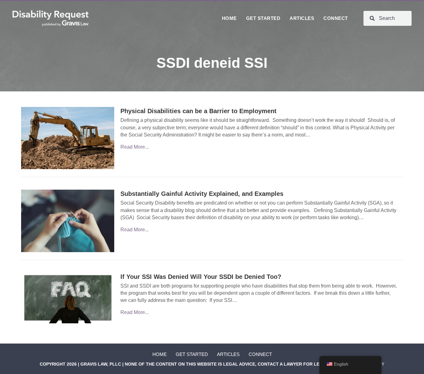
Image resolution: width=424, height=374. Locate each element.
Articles (228, 354)
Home (159, 354)
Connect (260, 354)
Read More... (134, 147)
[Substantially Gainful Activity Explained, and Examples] (67, 220)
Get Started (192, 354)
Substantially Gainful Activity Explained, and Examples (201, 193)
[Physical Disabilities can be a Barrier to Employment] (67, 138)
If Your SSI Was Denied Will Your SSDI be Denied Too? (200, 276)
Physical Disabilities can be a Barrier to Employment (198, 111)
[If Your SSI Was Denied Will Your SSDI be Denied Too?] (67, 297)
